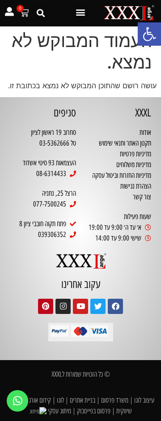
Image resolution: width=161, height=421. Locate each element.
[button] (149, 34)
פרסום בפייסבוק (93, 411)
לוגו (60, 400)
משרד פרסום (114, 400)
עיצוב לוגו (144, 400)
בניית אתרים (82, 400)
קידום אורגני (38, 400)
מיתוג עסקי (59, 411)
